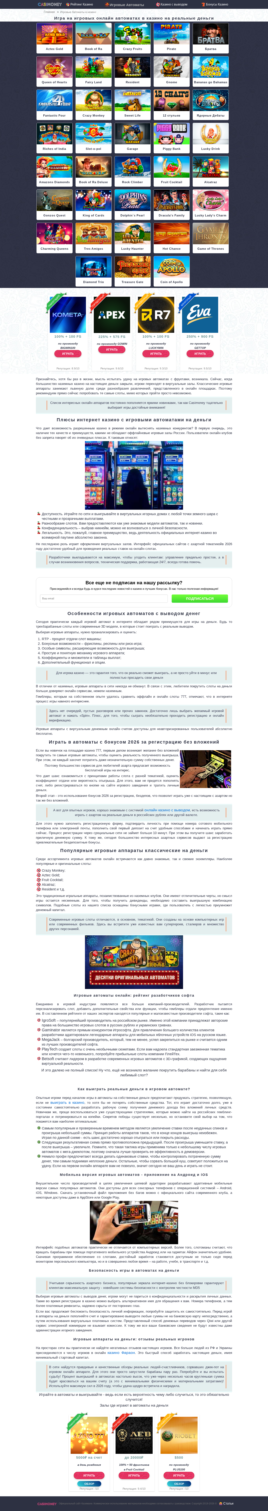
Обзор (89, 1483)
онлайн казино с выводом (167, 810)
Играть (68, 353)
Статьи (228, 1503)
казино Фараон (121, 1353)
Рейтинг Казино (81, 4)
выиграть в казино (67, 1102)
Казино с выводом (174, 4)
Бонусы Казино (217, 4)
